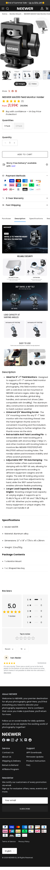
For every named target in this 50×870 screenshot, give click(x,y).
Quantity (7, 137)
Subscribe (25, 809)
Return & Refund (10, 765)
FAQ (28, 765)
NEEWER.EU (12, 857)
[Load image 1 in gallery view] (25, 43)
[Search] (9, 8)
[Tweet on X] (9, 91)
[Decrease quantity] (4, 143)
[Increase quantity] (15, 143)
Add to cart (24, 154)
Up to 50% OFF (35, 2)
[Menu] (3, 8)
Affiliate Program (10, 769)
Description (20, 218)
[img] (11, 101)
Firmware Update (34, 756)
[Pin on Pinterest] (16, 91)
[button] (35, 599)
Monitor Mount (15, 14)
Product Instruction (35, 760)
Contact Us (8, 752)
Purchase (6, 218)
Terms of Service (8, 841)
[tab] (20, 84)
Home (4, 14)
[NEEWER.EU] (25, 8)
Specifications (36, 218)
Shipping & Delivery (11, 760)
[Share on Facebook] (13, 91)
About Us (6, 756)
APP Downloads (34, 752)
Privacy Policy (24, 841)
